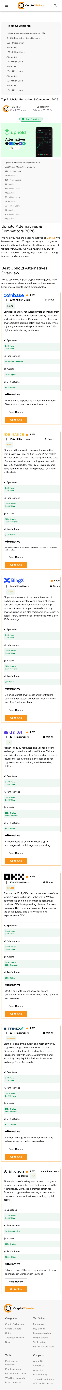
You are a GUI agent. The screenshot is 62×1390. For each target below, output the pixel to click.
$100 (9, 445)
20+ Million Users (14, 71)
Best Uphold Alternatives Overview (23, 38)
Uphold (51, 237)
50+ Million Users (14, 80)
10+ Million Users (14, 90)
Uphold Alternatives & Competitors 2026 (26, 33)
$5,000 (10, 592)
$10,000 (10, 888)
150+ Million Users (15, 52)
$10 (8, 742)
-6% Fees (11, 1038)
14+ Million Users (14, 61)
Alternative (11, 47)
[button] (6, 5)
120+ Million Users (15, 42)
